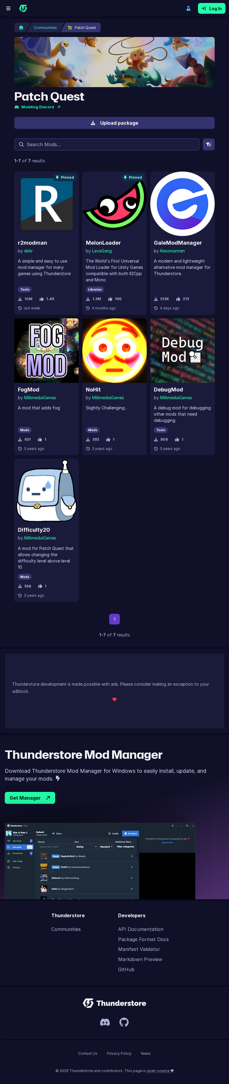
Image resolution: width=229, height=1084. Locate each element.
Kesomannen (172, 250)
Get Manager (25, 798)
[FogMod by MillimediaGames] (46, 350)
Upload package (119, 123)
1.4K (50, 299)
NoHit (93, 389)
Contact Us (88, 1053)
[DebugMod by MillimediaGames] (182, 350)
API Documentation (140, 929)
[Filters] (209, 144)
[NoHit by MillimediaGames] (114, 350)
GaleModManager (178, 243)
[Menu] (8, 8)
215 (186, 299)
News (146, 1053)
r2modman (32, 243)
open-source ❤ (160, 1070)
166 (118, 299)
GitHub (126, 969)
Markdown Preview (140, 959)
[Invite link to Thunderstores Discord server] (105, 1022)
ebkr (28, 250)
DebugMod (168, 389)
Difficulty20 (34, 530)
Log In (215, 8)
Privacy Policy (119, 1053)
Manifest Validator (139, 949)
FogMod (28, 389)
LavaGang (102, 250)
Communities (66, 929)
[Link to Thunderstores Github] (124, 1022)
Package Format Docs (143, 939)
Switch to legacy (188, 8)
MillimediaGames (40, 397)
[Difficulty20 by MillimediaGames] (46, 491)
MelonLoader (103, 243)
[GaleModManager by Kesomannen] (182, 204)
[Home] (23, 8)
